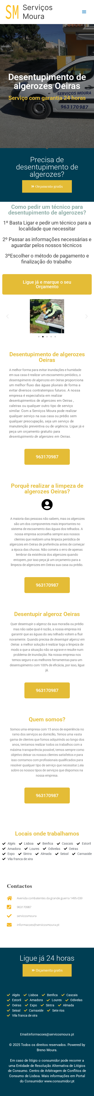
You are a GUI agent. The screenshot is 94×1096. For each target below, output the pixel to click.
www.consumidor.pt (59, 1081)
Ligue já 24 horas (47, 958)
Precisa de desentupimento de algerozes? (47, 167)
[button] (7, 316)
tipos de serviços (46, 770)
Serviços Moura (38, 11)
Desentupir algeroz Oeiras (47, 614)
